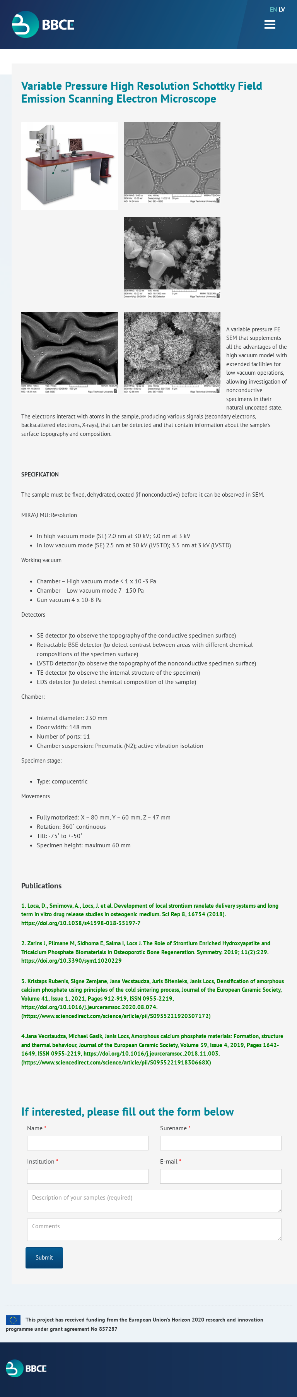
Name (35, 1128)
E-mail (169, 1161)
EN (273, 9)
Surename (173, 1128)
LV (282, 9)
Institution (41, 1161)
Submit (44, 1257)
